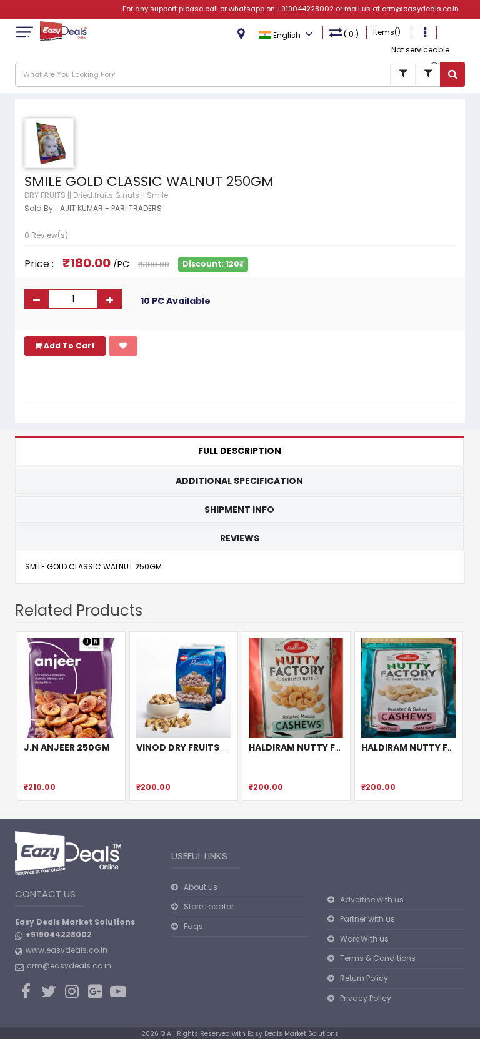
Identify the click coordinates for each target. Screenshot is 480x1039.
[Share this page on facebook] (36, 380)
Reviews (239, 538)
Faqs (193, 926)
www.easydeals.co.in (67, 950)
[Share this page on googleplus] (58, 380)
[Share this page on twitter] (81, 380)
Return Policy (364, 978)
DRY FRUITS (45, 195)
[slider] (49, 220)
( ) (351, 34)
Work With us (364, 938)
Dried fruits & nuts (106, 195)
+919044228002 (305, 9)
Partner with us (367, 918)
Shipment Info (239, 509)
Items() (387, 32)
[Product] (427, 74)
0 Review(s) (46, 235)
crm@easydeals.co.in (420, 9)
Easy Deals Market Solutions (293, 1033)
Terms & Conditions (378, 958)
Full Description (239, 451)
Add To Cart (68, 345)
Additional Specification (239, 481)
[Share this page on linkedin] (103, 380)
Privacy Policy (365, 998)
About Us (201, 887)
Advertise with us (372, 899)
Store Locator (209, 906)
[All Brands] (402, 74)
